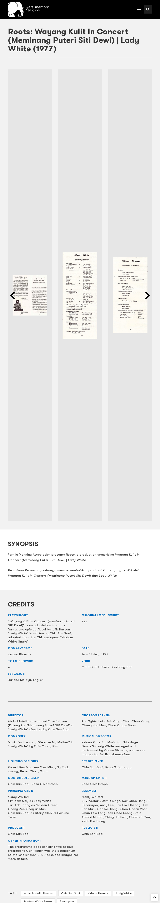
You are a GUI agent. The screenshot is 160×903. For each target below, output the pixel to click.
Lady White (123, 893)
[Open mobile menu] (139, 9)
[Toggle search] (148, 9)
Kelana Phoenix (98, 893)
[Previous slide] (13, 295)
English (38, 680)
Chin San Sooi (70, 893)
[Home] (28, 9)
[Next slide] (147, 295)
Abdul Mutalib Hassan (38, 893)
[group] (30, 295)
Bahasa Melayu (19, 680)
